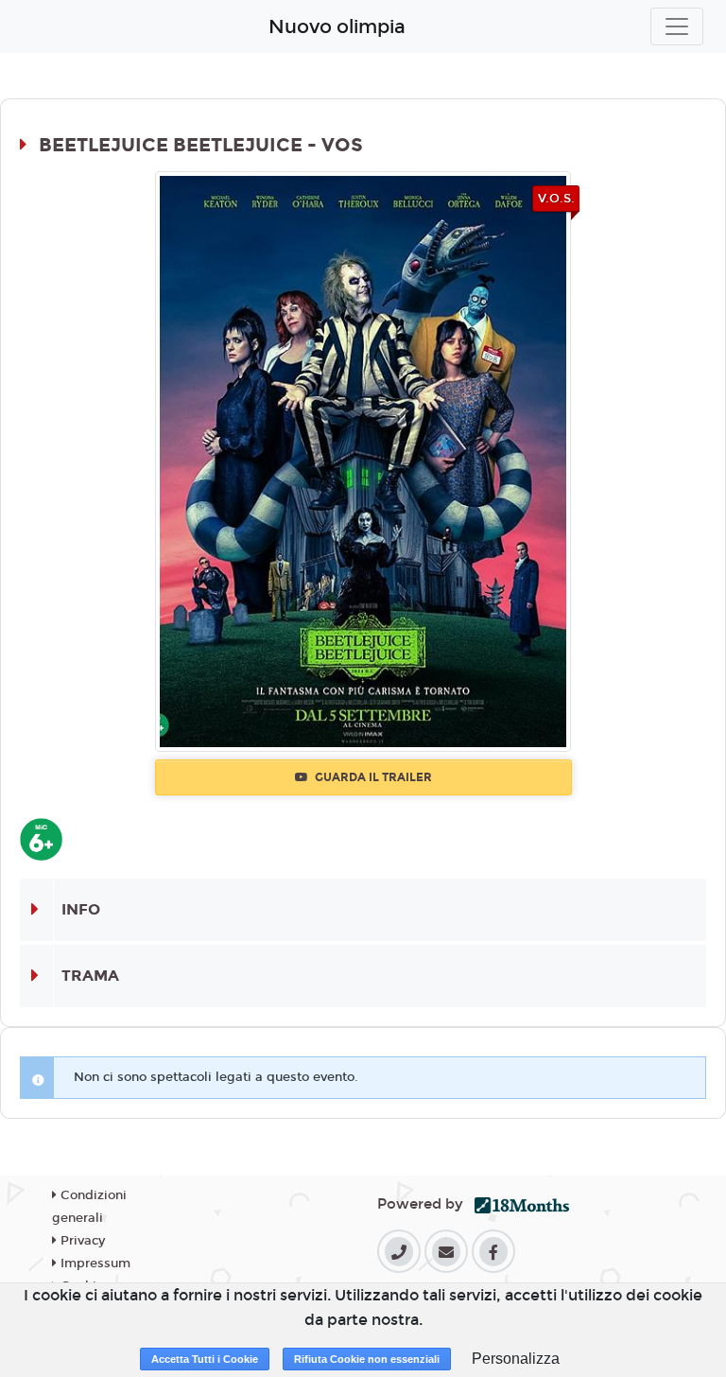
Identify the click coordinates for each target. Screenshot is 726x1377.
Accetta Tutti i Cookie (204, 1359)
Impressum (93, 1263)
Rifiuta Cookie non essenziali (367, 1359)
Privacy (81, 1240)
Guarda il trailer (372, 777)
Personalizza (516, 1359)
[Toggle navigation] (676, 26)
